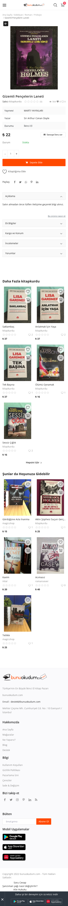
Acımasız (40, 577)
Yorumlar (10, 253)
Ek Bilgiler (10, 223)
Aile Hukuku (20, 889)
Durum (6, 142)
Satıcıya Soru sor (54, 134)
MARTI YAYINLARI (33, 110)
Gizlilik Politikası (11, 770)
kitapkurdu (15, 101)
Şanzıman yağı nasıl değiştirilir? (19, 886)
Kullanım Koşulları (12, 765)
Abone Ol (44, 821)
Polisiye (38, 14)
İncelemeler (11, 243)
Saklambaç (8, 326)
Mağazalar (8, 734)
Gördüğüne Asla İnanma (15, 519)
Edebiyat (18, 14)
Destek (6, 750)
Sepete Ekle (36, 162)
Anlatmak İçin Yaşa (45, 326)
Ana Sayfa (7, 14)
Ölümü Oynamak (44, 384)
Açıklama (10, 196)
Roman (28, 14)
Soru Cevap (20, 882)
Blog (4, 744)
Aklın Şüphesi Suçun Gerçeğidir (50, 519)
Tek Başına (8, 384)
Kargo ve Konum (14, 233)
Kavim (5, 577)
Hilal (4, 581)
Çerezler (7, 780)
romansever (42, 581)
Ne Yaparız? (9, 739)
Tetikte (6, 635)
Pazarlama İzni (10, 775)
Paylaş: (6, 181)
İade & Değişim (10, 785)
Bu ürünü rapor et (57, 216)
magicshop (8, 523)
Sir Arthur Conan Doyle (36, 118)
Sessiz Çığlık (9, 442)
